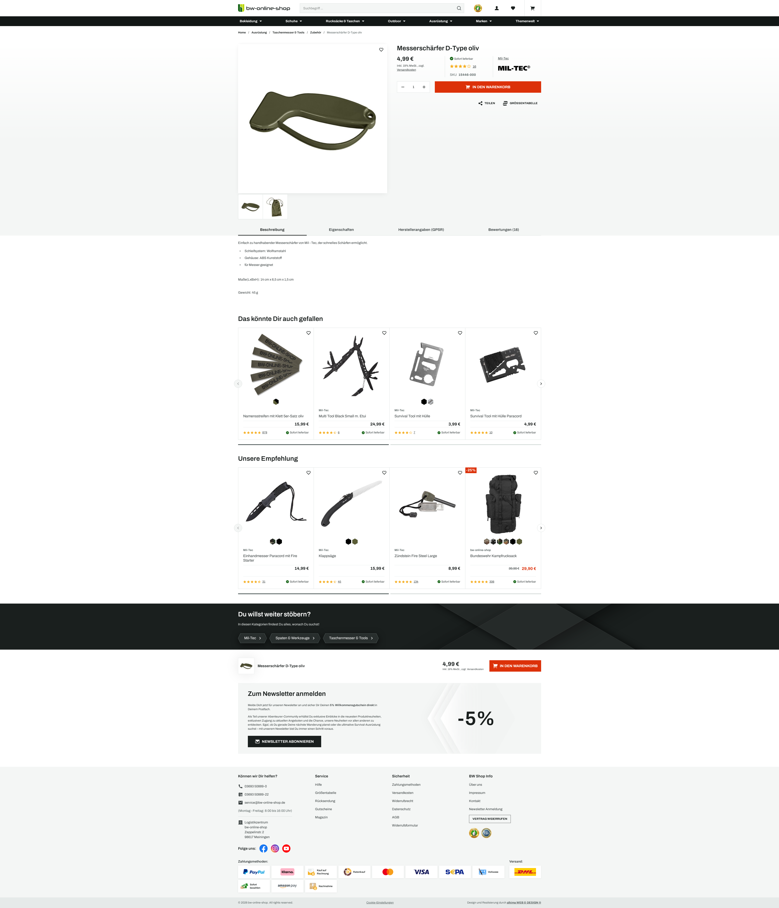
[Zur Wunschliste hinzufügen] (381, 49)
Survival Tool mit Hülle (412, 416)
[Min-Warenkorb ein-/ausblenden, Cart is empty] (532, 8)
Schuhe (292, 21)
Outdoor (394, 21)
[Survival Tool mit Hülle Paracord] (503, 364)
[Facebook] (263, 848)
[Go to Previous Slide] (238, 384)
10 (490, 432)
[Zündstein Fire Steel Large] (427, 504)
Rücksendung (325, 801)
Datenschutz (401, 809)
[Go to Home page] (266, 8)
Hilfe (318, 784)
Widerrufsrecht (402, 801)
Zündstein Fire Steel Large (415, 556)
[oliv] (312, 118)
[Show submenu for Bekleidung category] (260, 21)
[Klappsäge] (352, 504)
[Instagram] (275, 848)
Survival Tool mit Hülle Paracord (496, 416)
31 (263, 581)
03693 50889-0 (256, 786)
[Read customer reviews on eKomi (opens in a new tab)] (478, 8)
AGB (395, 817)
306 (491, 581)
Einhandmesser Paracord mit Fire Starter (270, 558)
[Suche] (459, 8)
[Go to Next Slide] (541, 384)
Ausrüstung (438, 21)
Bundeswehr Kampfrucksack (493, 556)
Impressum (477, 792)
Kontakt (474, 801)
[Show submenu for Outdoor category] (404, 21)
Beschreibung (272, 230)
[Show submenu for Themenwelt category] (537, 21)
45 (339, 581)
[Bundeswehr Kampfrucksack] (503, 504)
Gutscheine (323, 809)
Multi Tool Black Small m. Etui (342, 416)
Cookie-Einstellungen (380, 902)
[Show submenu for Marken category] (490, 21)
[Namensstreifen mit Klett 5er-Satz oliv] (276, 364)
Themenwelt (525, 21)
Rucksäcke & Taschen (343, 21)
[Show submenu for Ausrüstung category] (451, 21)
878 (264, 432)
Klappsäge (327, 556)
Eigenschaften (341, 230)
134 (416, 581)
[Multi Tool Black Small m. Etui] (352, 364)
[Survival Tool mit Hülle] (427, 364)
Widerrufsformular (405, 825)
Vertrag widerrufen (489, 818)
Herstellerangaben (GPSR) (421, 230)
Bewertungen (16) (503, 230)
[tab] (313, 444)
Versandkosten (406, 69)
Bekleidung (248, 21)
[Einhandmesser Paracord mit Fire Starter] (276, 504)
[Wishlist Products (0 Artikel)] (513, 8)
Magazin (321, 817)
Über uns (475, 784)
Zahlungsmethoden (406, 784)
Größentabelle (524, 103)
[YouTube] (286, 848)
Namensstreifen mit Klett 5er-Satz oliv (273, 416)
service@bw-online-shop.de (265, 802)
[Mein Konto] (497, 8)
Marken (481, 21)
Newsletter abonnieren (288, 741)
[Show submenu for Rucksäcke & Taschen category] (363, 21)
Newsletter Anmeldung (485, 809)
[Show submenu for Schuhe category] (300, 21)
